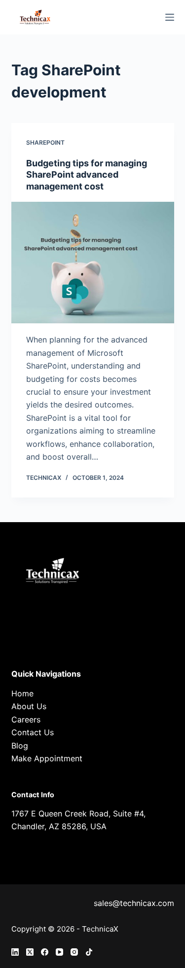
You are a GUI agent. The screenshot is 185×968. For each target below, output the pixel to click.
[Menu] (169, 17)
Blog (19, 745)
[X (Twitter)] (30, 952)
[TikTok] (89, 952)
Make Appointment (46, 758)
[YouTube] (59, 952)
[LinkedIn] (15, 952)
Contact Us (32, 732)
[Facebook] (44, 952)
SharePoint (45, 142)
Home (22, 693)
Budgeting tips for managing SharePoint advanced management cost (86, 174)
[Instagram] (74, 952)
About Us (28, 706)
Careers (25, 719)
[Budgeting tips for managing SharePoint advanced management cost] (92, 263)
